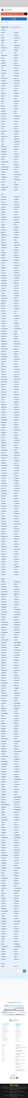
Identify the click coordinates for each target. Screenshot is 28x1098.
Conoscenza (18, 1033)
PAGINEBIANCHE (6, 1088)
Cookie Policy (21, 1091)
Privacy (16, 1091)
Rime (6, 22)
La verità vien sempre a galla (20, 1047)
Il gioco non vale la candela (19, 1063)
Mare (3, 1053)
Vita (3, 1047)
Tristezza (17, 1041)
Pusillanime (5, 1032)
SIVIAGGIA (18, 1088)
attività (21, 1006)
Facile (16, 1029)
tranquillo (20, 1010)
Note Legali (11, 1091)
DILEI (15, 1088)
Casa (3, 1051)
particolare (6, 1015)
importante (11, 1006)
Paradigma (18, 1037)
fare (10, 1014)
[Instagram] (10, 1077)
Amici (3, 1059)
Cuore (3, 1057)
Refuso (3, 1034)
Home (2, 22)
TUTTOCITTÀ (11, 1088)
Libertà (17, 1027)
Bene (3, 1061)
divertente (10, 1010)
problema (9, 1007)
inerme (24, 1012)
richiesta (17, 1006)
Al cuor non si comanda (18, 1067)
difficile (5, 1012)
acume (18, 1012)
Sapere (8, 9)
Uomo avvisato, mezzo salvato (19, 1051)
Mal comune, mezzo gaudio (20, 1060)
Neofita (4, 1036)
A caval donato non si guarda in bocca (20, 1070)
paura (23, 1014)
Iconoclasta (5, 1037)
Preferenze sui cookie (12, 1092)
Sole (3, 1049)
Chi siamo (6, 1091)
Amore (3, 1055)
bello (14, 1015)
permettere (11, 1012)
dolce (16, 1008)
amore (18, 1014)
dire (6, 1005)
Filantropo (4, 1028)
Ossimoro (4, 1026)
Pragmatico (18, 1031)
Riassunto (17, 1035)
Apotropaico (5, 1039)
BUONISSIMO (11, 1089)
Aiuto (18, 1092)
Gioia (16, 1039)
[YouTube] (17, 1077)
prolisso (21, 1008)
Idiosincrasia (5, 1030)
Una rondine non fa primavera (20, 1054)
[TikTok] (14, 1077)
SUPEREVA (17, 1089)
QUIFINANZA (23, 1088)
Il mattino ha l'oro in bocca (20, 1057)
